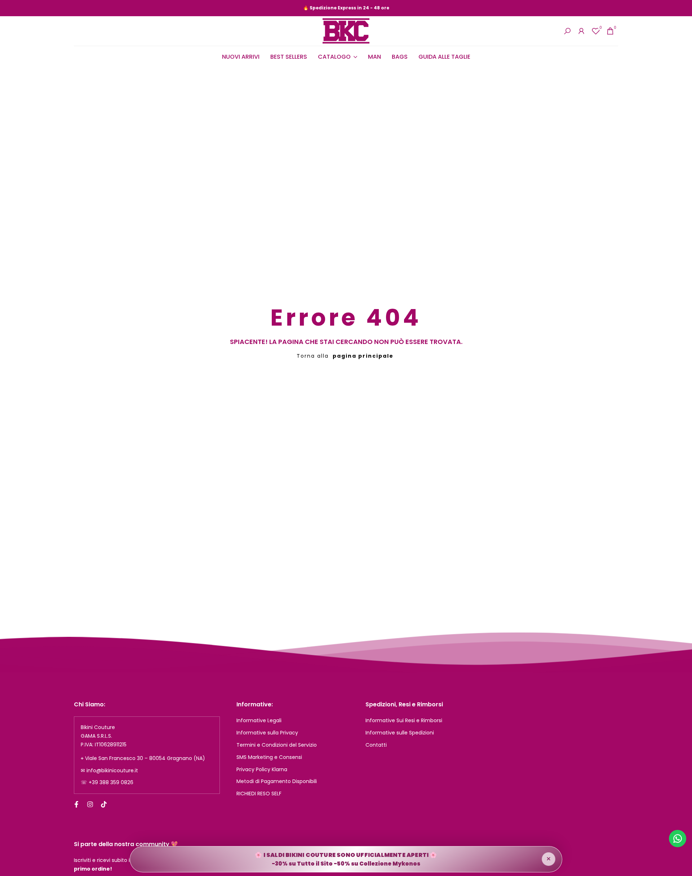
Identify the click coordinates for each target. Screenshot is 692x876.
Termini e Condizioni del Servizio (276, 744)
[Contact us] (677, 838)
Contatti (376, 744)
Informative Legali (258, 720)
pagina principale (363, 355)
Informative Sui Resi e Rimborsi (403, 720)
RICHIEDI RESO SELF (258, 793)
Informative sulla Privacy (267, 732)
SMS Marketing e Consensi (269, 757)
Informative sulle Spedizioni (399, 732)
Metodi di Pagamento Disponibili (276, 781)
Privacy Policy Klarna (261, 769)
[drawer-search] (567, 31)
